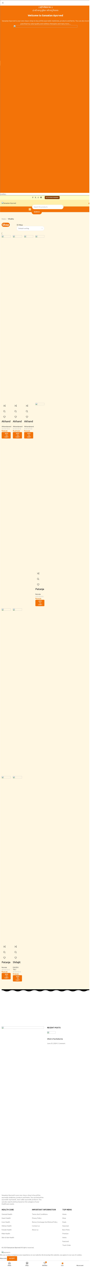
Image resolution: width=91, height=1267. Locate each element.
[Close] (3, 3)
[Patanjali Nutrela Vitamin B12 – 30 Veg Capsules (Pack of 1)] (6, 692)
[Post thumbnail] (51, 1034)
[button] (6, 435)
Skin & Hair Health (8, 1237)
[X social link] (35, 197)
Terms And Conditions (40, 1214)
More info (3, 1258)
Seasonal (65, 1226)
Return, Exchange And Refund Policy (44, 1222)
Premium (65, 1233)
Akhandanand (6, 426)
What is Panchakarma (55, 1039)
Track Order (66, 1245)
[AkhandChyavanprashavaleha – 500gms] (28, 319)
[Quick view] (4, 411)
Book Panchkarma (52, 197)
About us (35, 1230)
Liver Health (6, 1222)
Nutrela (38, 594)
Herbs (64, 1237)
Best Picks (66, 1230)
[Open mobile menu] (30, 209)
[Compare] (4, 406)
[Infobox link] (23, 1001)
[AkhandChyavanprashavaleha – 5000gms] (17, 319)
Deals (64, 1222)
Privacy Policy (36, 1218)
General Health (7, 1214)
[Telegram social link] (41, 197)
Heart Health (6, 1218)
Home (4, 219)
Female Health (7, 1230)
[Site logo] (9, 203)
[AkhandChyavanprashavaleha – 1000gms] (6, 319)
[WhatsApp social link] (38, 197)
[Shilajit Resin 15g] (17, 692)
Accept (12, 1258)
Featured (65, 1241)
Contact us (36, 1226)
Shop (64, 1218)
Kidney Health (7, 1226)
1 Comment (61, 1043)
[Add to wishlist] (4, 417)
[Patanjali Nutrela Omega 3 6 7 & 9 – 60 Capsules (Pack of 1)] (39, 319)
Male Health (6, 1233)
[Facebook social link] (32, 197)
